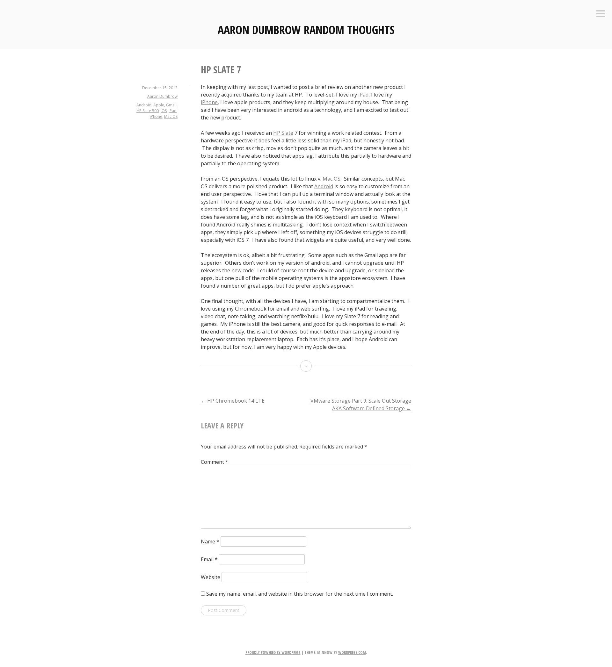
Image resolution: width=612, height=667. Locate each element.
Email (209, 559)
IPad (173, 110)
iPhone (156, 116)
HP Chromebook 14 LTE (233, 400)
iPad (363, 94)
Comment (214, 461)
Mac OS (171, 116)
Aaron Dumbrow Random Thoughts (306, 30)
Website (210, 577)
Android (143, 105)
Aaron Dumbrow (162, 96)
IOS (164, 110)
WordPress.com (352, 652)
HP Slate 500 (147, 110)
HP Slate (283, 132)
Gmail (171, 105)
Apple (158, 105)
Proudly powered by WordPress (273, 652)
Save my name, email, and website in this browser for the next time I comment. (299, 593)
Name (210, 541)
